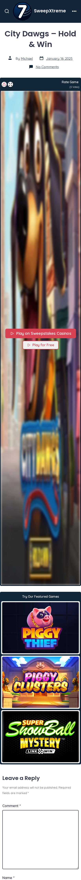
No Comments (47, 66)
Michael (27, 58)
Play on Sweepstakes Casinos (43, 333)
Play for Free (43, 345)
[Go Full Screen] (10, 84)
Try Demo (41, 627)
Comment (11, 806)
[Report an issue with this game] (4, 84)
